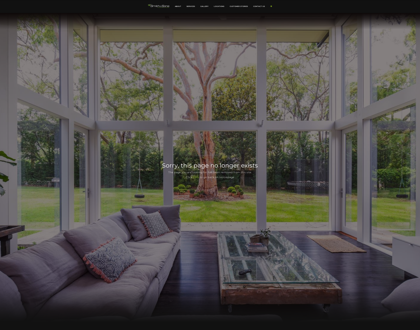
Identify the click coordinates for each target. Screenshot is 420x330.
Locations (219, 6)
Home (159, 6)
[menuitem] (159, 6)
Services (190, 6)
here (196, 177)
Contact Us (259, 6)
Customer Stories (239, 6)
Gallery (204, 6)
